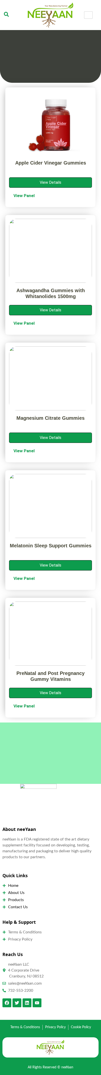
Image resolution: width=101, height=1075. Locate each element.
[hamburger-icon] (88, 15)
